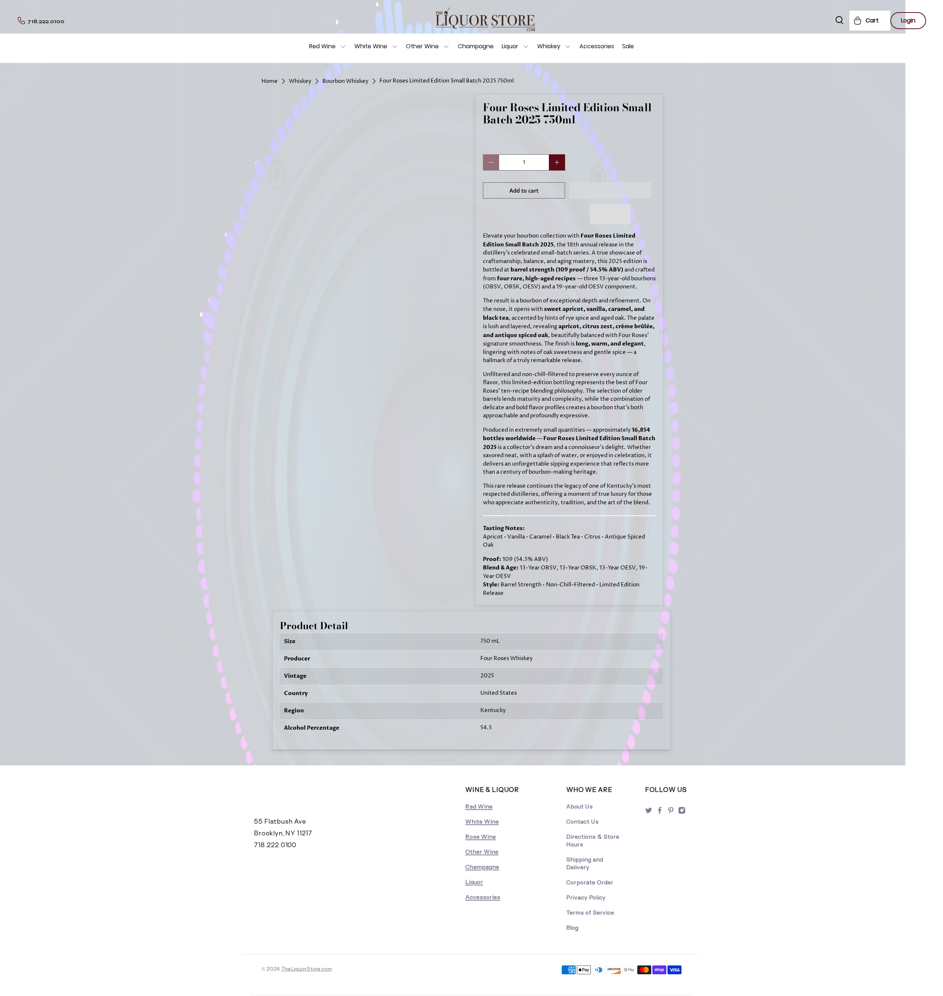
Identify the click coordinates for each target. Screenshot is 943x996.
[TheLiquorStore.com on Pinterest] (670, 812)
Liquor (510, 46)
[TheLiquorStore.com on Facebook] (659, 812)
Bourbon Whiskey (345, 81)
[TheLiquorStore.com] (304, 800)
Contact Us (582, 821)
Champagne (476, 46)
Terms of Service (590, 912)
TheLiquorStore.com (306, 969)
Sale (628, 46)
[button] (610, 190)
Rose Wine (480, 836)
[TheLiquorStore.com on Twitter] (648, 812)
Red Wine (322, 46)
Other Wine (422, 46)
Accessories (596, 46)
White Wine (370, 46)
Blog (572, 927)
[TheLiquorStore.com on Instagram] (682, 812)
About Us (579, 806)
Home (270, 81)
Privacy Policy (586, 897)
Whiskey (548, 46)
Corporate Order (589, 882)
